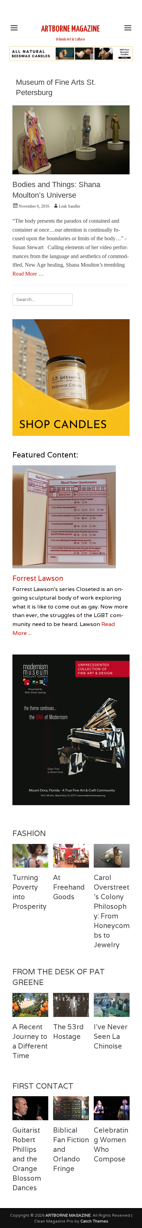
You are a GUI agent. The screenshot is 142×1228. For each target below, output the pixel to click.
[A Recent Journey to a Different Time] (30, 1005)
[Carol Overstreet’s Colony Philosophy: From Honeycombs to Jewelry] (112, 856)
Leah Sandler (69, 206)
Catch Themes (94, 1221)
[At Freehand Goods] (71, 856)
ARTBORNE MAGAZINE (70, 29)
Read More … (28, 274)
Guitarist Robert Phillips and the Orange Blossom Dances (26, 1159)
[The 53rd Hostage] (71, 1005)
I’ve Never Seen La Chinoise (111, 1036)
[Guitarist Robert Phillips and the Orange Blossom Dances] (30, 1108)
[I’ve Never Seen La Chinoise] (112, 1005)
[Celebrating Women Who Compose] (112, 1108)
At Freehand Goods (69, 887)
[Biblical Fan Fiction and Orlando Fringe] (71, 1108)
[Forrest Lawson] (71, 516)
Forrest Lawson (37, 578)
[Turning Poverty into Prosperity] (30, 856)
